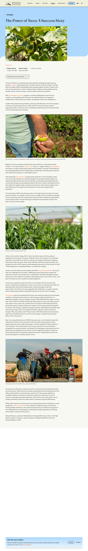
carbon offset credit (19, 405)
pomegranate (55, 166)
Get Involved (61, 3)
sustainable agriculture (16, 95)
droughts (13, 85)
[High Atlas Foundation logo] (13, 3)
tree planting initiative (45, 270)
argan (26, 166)
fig (38, 166)
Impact (37, 3)
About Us (30, 3)
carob (30, 166)
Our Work (45, 3)
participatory (21, 177)
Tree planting (10, 295)
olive (11, 166)
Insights (53, 3)
